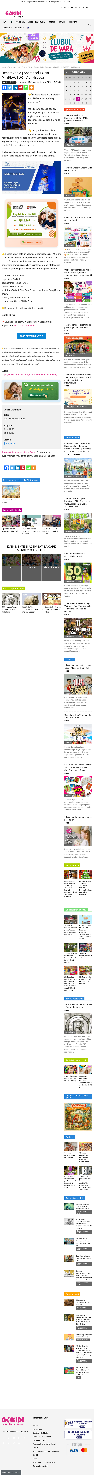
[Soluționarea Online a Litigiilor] (78, 1434)
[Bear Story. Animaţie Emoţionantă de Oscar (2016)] (69, 1258)
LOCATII (62, 22)
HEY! (4, 22)
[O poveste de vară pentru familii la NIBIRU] (11, 521)
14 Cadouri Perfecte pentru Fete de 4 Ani (69, 1155)
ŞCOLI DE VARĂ (20, 22)
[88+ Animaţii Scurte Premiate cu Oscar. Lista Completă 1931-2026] (69, 1241)
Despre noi (37, 1429)
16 (90, 91)
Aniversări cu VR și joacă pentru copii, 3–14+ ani (50, 531)
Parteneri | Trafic (40, 1440)
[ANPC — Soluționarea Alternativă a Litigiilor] (78, 1423)
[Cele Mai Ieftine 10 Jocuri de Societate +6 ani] (78, 734)
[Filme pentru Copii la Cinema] (11, 491)
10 (66, 91)
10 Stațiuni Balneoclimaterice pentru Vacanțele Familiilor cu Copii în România (70, 930)
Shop (35, 1458)
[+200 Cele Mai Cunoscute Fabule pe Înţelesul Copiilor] (31, 599)
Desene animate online (82, 1212)
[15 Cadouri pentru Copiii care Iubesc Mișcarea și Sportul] (78, 684)
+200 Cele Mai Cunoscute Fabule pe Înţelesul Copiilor (30, 609)
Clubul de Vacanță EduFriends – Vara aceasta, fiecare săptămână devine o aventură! (78, 272)
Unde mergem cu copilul (73, 581)
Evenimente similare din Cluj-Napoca (21, 480)
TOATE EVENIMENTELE (31, 336)
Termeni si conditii (40, 1466)
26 (74, 99)
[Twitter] (87, 7)
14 (82, 91)
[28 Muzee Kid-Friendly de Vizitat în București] (85, 947)
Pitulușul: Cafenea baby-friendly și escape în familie (31, 531)
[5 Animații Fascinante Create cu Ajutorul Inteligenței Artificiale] (69, 1206)
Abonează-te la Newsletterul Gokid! (19, 452)
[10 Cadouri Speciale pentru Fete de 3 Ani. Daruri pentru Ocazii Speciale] (85, 1146)
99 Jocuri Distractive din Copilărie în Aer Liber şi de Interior (51, 609)
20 (78, 95)
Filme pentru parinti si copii (82, 1308)
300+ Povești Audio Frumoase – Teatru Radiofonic (9, 609)
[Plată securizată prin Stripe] (78, 1448)
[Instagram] (68, 7)
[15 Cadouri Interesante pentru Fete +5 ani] (78, 836)
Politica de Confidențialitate (44, 1462)
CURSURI (52, 22)
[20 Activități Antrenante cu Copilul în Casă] (69, 1337)
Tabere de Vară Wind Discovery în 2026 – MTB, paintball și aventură (76, 118)
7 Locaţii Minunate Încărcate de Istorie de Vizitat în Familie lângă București (70, 958)
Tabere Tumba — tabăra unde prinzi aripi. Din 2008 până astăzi (77, 327)
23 (90, 95)
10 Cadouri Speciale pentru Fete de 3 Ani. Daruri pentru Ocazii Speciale (84, 1157)
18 (70, 95)
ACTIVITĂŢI (73, 22)
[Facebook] (61, 7)
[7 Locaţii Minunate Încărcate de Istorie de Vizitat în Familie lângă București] (70, 947)
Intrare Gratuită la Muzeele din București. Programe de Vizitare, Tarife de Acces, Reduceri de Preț (85, 932)
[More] (31, 87)
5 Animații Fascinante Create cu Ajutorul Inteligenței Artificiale (83, 1206)
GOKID (66, 124)
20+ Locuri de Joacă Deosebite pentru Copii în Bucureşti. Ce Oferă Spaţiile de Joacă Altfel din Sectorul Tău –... (70, 983)
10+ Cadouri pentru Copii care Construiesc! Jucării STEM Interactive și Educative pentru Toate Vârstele (85, 1183)
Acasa (35, 1425)
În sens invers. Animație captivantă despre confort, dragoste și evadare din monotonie (84, 1223)
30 (78, 82)
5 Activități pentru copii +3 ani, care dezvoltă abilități (70, 1078)
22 (86, 95)
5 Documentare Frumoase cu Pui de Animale (82, 1302)
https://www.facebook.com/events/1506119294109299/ (29, 374)
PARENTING (18, 28)
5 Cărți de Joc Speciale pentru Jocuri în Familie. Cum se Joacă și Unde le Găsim (78, 767)
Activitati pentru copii (13, 588)
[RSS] (83, 7)
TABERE (30, 22)
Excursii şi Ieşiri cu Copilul (74, 476)
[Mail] (76, 7)
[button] (89, 25)
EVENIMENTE (40, 22)
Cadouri (68, 693)
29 (74, 82)
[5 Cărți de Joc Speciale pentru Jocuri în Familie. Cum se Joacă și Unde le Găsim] (78, 786)
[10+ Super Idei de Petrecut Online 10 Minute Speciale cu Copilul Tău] (69, 1370)
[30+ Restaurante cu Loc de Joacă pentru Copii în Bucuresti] (85, 970)
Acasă (4, 67)
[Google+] (65, 7)
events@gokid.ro (21, 1431)
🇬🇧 (28, 28)
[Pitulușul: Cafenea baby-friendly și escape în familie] (31, 521)
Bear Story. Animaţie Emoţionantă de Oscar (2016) (83, 1258)
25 (70, 99)
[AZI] (11, 560)
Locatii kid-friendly (12, 510)
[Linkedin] (72, 7)
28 (70, 82)
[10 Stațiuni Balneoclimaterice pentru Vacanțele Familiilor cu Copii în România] (70, 919)
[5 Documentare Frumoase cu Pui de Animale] (69, 1302)
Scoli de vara (69, 195)
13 (78, 91)
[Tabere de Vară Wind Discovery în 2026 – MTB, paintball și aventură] (78, 137)
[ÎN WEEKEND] (31, 560)
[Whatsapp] (26, 87)
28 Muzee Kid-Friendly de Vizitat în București (85, 956)
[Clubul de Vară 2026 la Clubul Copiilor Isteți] (78, 236)
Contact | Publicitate (41, 1433)
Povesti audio (70, 1032)
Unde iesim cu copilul (76, 909)
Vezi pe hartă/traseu (24, 325)
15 (86, 91)
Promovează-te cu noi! (42, 1436)
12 (74, 91)
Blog (78, 1377)
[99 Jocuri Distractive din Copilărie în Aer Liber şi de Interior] (51, 599)
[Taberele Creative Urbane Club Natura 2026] (78, 187)
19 (74, 95)
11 (70, 91)
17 (66, 95)
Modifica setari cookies (11, 1472)
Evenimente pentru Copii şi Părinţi (20, 67)
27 (66, 82)
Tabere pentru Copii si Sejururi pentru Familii (76, 145)
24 (66, 99)
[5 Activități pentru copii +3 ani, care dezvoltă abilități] (70, 1069)
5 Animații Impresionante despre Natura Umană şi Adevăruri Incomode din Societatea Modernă (84, 1275)
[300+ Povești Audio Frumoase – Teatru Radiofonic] (11, 599)
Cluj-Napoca (20, 82)
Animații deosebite (75, 1198)
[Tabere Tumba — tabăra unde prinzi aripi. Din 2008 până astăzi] (78, 346)
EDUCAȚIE (6, 28)
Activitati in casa (82, 1340)
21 (82, 95)
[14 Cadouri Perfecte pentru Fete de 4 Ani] (70, 1146)
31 (82, 82)
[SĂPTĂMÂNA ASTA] (51, 560)
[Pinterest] (79, 7)
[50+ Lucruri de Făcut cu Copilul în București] (78, 573)
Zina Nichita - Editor (72, 454)
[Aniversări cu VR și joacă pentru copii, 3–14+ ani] (51, 521)
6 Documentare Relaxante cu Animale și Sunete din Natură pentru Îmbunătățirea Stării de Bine (83, 1319)
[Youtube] (90, 7)
